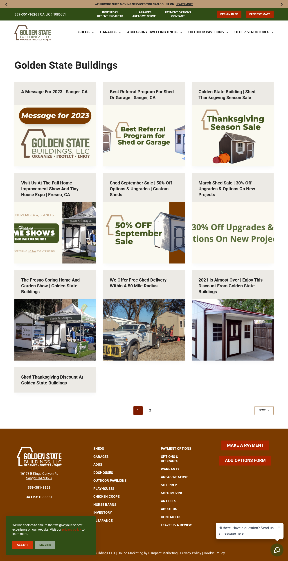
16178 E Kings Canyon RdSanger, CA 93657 (39, 476)
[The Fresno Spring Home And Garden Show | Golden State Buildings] (55, 330)
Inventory (110, 12)
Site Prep (169, 485)
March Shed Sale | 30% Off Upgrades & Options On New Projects (226, 188)
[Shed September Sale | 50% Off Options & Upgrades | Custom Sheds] (144, 232)
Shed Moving (172, 493)
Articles (168, 501)
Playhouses (103, 489)
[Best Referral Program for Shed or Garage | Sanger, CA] (144, 135)
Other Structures (251, 32)
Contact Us (171, 517)
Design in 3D (229, 14)
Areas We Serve (144, 16)
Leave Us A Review (176, 525)
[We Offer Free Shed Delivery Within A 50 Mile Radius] (144, 330)
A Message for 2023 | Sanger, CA (54, 91)
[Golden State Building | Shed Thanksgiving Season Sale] (233, 135)
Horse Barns (104, 505)
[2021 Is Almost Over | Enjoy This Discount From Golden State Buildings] (233, 330)
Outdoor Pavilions (206, 32)
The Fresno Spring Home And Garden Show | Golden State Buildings (50, 285)
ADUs (97, 465)
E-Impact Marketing (163, 553)
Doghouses (103, 473)
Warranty (170, 469)
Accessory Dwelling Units (152, 32)
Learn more (184, 4)
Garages (108, 32)
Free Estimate (259, 14)
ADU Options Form (245, 460)
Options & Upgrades (169, 459)
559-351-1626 (25, 14)
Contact (178, 16)
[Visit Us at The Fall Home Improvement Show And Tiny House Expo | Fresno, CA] (55, 232)
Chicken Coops (106, 497)
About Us (169, 509)
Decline (45, 544)
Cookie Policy (214, 553)
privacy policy (71, 529)
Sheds (84, 32)
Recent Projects (110, 16)
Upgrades (144, 12)
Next (262, 410)
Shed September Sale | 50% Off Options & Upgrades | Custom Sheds (141, 188)
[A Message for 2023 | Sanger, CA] (55, 135)
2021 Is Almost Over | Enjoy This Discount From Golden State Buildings (230, 285)
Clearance (102, 521)
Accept (22, 544)
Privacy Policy (190, 553)
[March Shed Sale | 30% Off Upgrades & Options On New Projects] (233, 232)
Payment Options (178, 12)
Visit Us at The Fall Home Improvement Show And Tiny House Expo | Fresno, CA (50, 188)
